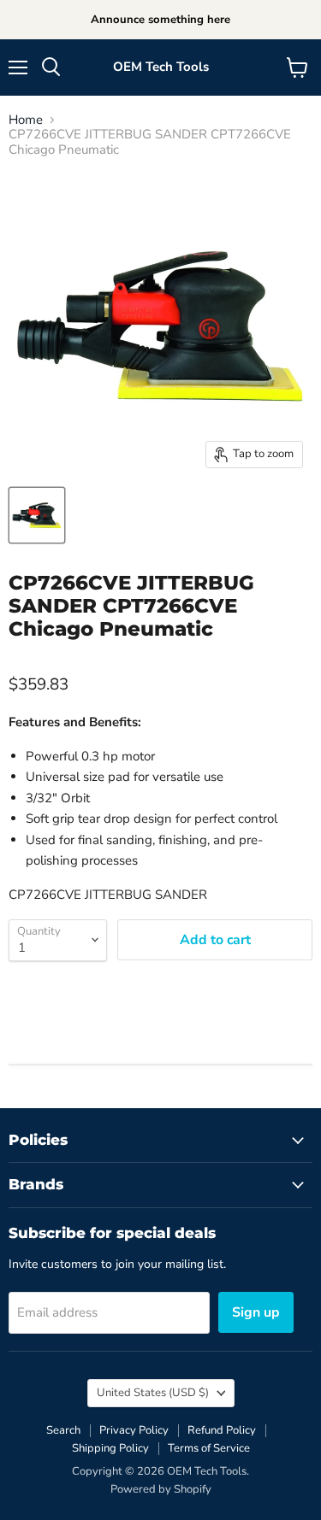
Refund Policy (221, 1430)
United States (153, 1392)
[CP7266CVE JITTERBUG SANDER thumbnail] (36, 515)
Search (63, 1430)
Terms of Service (209, 1448)
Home (26, 120)
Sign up (256, 1312)
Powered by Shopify (160, 1489)
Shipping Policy (110, 1448)
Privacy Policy (134, 1430)
